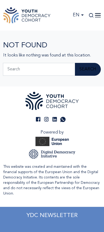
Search (87, 69)
